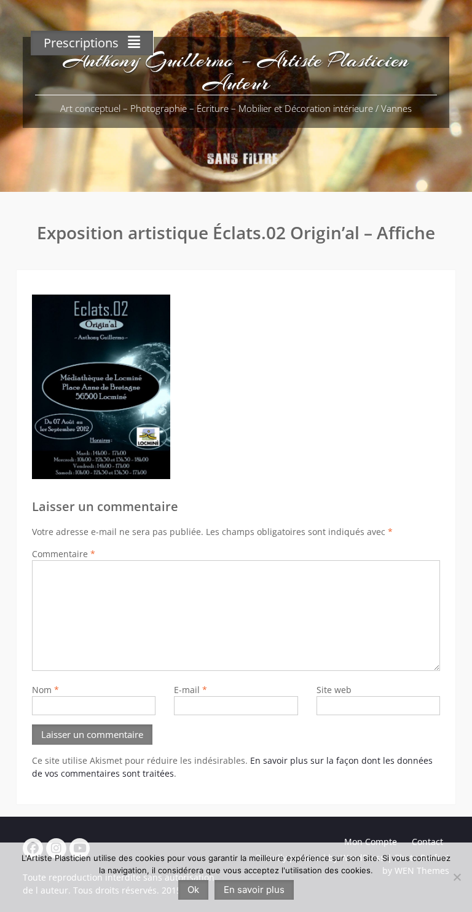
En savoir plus (254, 889)
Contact (427, 841)
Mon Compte (370, 841)
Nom (45, 690)
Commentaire (63, 554)
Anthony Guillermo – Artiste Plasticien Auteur (236, 71)
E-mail (190, 690)
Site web (334, 690)
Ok (193, 889)
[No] (456, 877)
